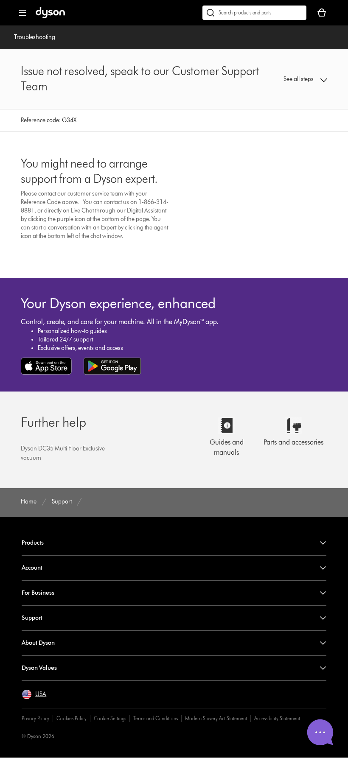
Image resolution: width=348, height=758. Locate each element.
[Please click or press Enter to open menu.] (22, 12)
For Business (38, 592)
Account (32, 567)
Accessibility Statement (277, 718)
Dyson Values (39, 667)
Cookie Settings (110, 718)
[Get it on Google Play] (112, 366)
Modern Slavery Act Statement (216, 718)
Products (33, 542)
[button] (299, 79)
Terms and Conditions (155, 718)
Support (32, 617)
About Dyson (38, 642)
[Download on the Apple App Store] (46, 366)
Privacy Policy (35, 718)
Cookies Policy (71, 718)
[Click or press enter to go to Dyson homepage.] (50, 16)
